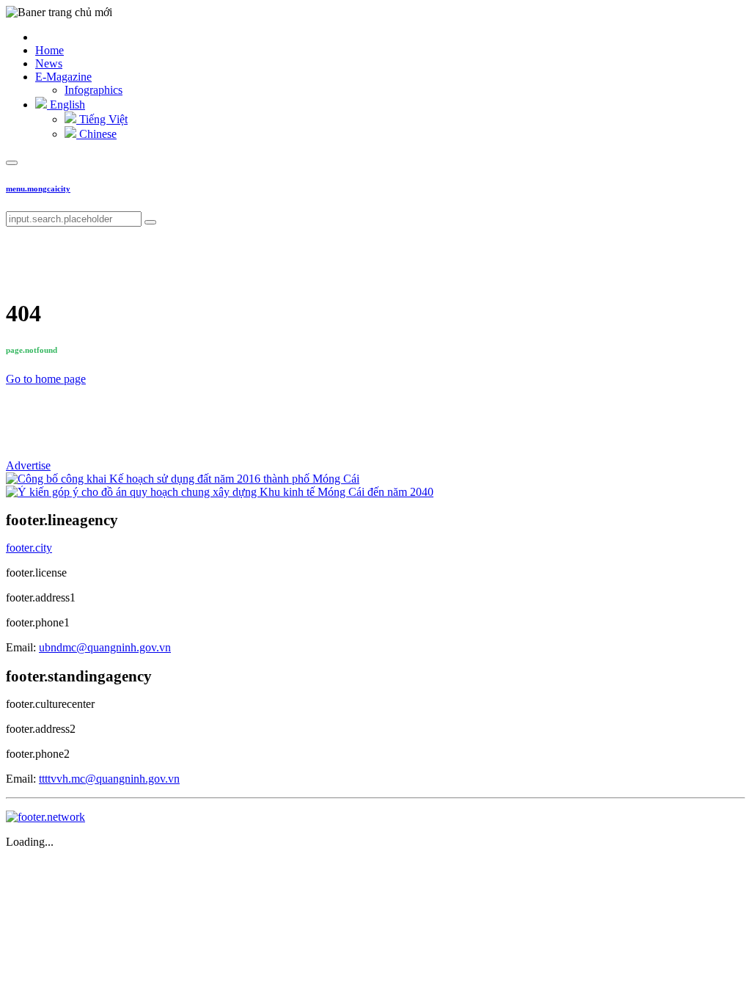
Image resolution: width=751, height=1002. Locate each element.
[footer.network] (45, 817)
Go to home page (46, 379)
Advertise (28, 465)
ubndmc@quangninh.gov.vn (105, 647)
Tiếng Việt (102, 119)
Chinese (96, 134)
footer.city (29, 547)
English (66, 104)
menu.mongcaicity (38, 188)
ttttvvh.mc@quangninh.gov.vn (109, 778)
